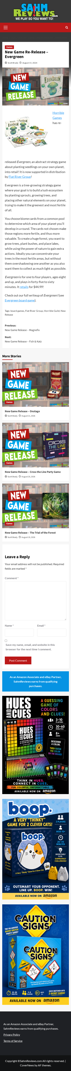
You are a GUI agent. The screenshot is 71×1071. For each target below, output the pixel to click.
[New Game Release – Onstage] (35, 384)
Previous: (22, 328)
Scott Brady (13, 62)
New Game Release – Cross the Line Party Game (33, 472)
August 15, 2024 (29, 62)
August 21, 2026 (28, 415)
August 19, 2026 (28, 537)
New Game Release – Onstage (22, 411)
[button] (5, 27)
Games (9, 47)
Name (9, 625)
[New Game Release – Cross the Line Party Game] (35, 445)
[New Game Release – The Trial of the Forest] (35, 506)
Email (41, 625)
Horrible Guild (52, 310)
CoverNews (27, 1065)
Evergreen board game (20, 300)
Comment (11, 578)
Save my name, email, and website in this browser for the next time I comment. (30, 647)
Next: (23, 339)
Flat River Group (20, 177)
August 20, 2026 (28, 476)
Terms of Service (12, 1040)
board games (17, 310)
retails (24, 287)
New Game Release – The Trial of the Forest (30, 533)
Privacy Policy (11, 1034)
